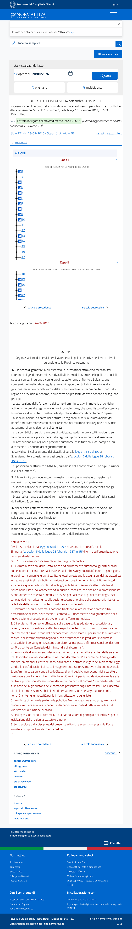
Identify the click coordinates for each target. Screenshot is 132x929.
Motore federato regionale (80, 876)
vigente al (24, 74)
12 (23, 230)
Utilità (70, 885)
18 (23, 273)
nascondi (21, 142)
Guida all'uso (16, 871)
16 (23, 251)
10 (23, 219)
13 (23, 235)
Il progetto (15, 867)
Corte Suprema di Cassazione (81, 899)
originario (41, 87)
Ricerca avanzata (108, 54)
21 (23, 290)
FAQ (72, 919)
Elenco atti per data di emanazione (84, 867)
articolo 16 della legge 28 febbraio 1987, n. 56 (53, 551)
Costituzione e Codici (77, 862)
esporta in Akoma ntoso (26, 808)
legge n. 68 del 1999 (88, 451)
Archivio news (17, 862)
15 (23, 246)
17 (23, 257)
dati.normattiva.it (54, 924)
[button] (70, 73)
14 (23, 241)
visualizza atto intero (109, 133)
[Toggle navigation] (113, 14)
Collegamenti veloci (19, 876)
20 (23, 284)
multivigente (94, 87)
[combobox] (66, 43)
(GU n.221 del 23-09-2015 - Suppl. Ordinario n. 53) (42, 133)
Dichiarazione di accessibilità (26, 924)
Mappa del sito (59, 919)
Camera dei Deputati (20, 904)
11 (23, 224)
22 (23, 295)
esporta (18, 803)
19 (23, 279)
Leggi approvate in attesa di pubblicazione (87, 880)
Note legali (43, 919)
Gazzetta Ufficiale (76, 871)
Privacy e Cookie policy (23, 919)
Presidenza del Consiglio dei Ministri (27, 899)
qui (72, 32)
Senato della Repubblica (21, 908)
